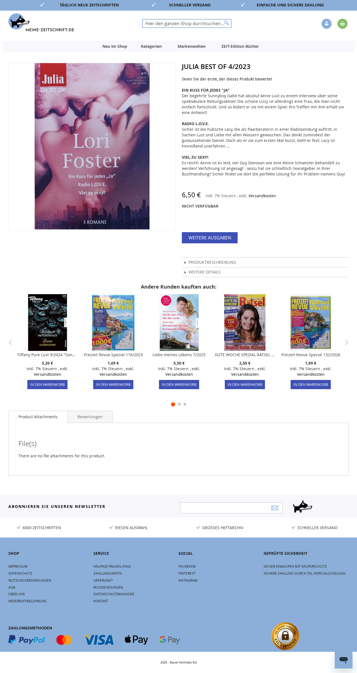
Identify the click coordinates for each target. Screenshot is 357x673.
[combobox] (186, 23)
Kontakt (100, 601)
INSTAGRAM (187, 580)
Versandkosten (262, 195)
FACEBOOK (187, 566)
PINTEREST (187, 573)
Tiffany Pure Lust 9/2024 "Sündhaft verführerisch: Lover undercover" (47, 354)
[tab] (38, 417)
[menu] (178, 46)
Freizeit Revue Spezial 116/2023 (113, 354)
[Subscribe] (274, 508)
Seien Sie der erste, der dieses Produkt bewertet (227, 79)
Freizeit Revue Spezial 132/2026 (310, 354)
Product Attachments (38, 416)
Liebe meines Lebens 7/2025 (179, 354)
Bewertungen (90, 416)
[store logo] (41, 22)
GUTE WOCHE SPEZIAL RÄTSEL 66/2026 (245, 354)
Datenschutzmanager (113, 594)
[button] (327, 24)
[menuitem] (115, 46)
